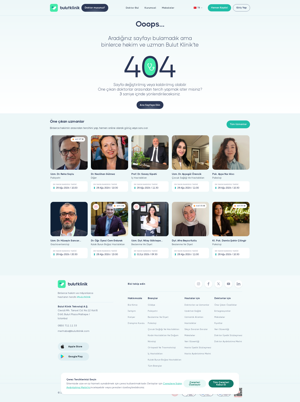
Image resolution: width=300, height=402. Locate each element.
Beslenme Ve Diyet (158, 317)
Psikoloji (152, 323)
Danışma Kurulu (136, 323)
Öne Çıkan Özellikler (225, 305)
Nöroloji (152, 341)
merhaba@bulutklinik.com (73, 331)
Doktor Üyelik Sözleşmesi (228, 335)
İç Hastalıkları (155, 353)
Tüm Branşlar (155, 366)
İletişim (132, 311)
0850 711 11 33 (67, 325)
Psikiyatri (153, 311)
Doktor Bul (132, 7)
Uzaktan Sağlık (193, 311)
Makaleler (168, 7)
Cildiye (151, 305)
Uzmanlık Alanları (194, 317)
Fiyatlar (218, 323)
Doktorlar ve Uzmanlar (197, 305)
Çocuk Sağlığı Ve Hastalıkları (163, 329)
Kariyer (131, 317)
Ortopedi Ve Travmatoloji (162, 347)
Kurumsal (150, 7)
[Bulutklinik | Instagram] (198, 284)
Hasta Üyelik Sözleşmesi (198, 347)
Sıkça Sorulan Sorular (196, 329)
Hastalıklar (190, 323)
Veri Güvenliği (192, 341)
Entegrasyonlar (222, 311)
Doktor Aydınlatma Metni (228, 341)
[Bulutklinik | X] (218, 284)
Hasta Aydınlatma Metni (198, 353)
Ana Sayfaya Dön (150, 105)
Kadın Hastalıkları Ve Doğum (163, 335)
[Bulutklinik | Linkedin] (238, 284)
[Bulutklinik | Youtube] (228, 284)
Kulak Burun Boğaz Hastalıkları (164, 359)
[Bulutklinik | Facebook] (208, 284)
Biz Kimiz (132, 305)
